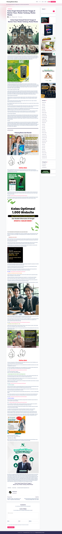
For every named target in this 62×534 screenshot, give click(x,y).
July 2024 (43, 144)
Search (43, 9)
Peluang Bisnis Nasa (12, 1)
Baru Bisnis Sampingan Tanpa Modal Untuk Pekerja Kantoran (19, 195)
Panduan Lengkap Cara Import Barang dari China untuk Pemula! (18, 402)
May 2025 (43, 127)
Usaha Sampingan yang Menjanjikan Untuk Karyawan (18, 271)
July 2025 (43, 124)
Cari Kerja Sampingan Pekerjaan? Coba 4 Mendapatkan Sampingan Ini (20, 322)
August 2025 (44, 122)
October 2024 (44, 139)
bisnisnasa (14, 491)
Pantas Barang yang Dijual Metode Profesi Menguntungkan (18, 396)
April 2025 (43, 129)
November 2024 (44, 137)
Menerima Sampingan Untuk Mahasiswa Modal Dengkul (18, 383)
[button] (53, 1)
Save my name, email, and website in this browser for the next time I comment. (19, 524)
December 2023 (44, 156)
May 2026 (43, 107)
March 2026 (44, 110)
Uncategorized (44, 167)
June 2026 (43, 105)
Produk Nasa (44, 165)
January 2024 (44, 154)
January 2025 (44, 134)
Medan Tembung (14, 487)
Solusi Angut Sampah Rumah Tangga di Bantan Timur (23, 487)
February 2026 (44, 112)
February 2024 (44, 152)
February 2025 (44, 132)
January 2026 (44, 114)
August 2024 (44, 142)
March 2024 (44, 151)
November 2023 (44, 157)
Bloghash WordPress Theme (40, 532)
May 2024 (43, 147)
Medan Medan (9, 487)
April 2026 (43, 109)
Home (7, 4)
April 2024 (43, 149)
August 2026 (44, 102)
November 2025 (44, 117)
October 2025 (44, 119)
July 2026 (43, 104)
